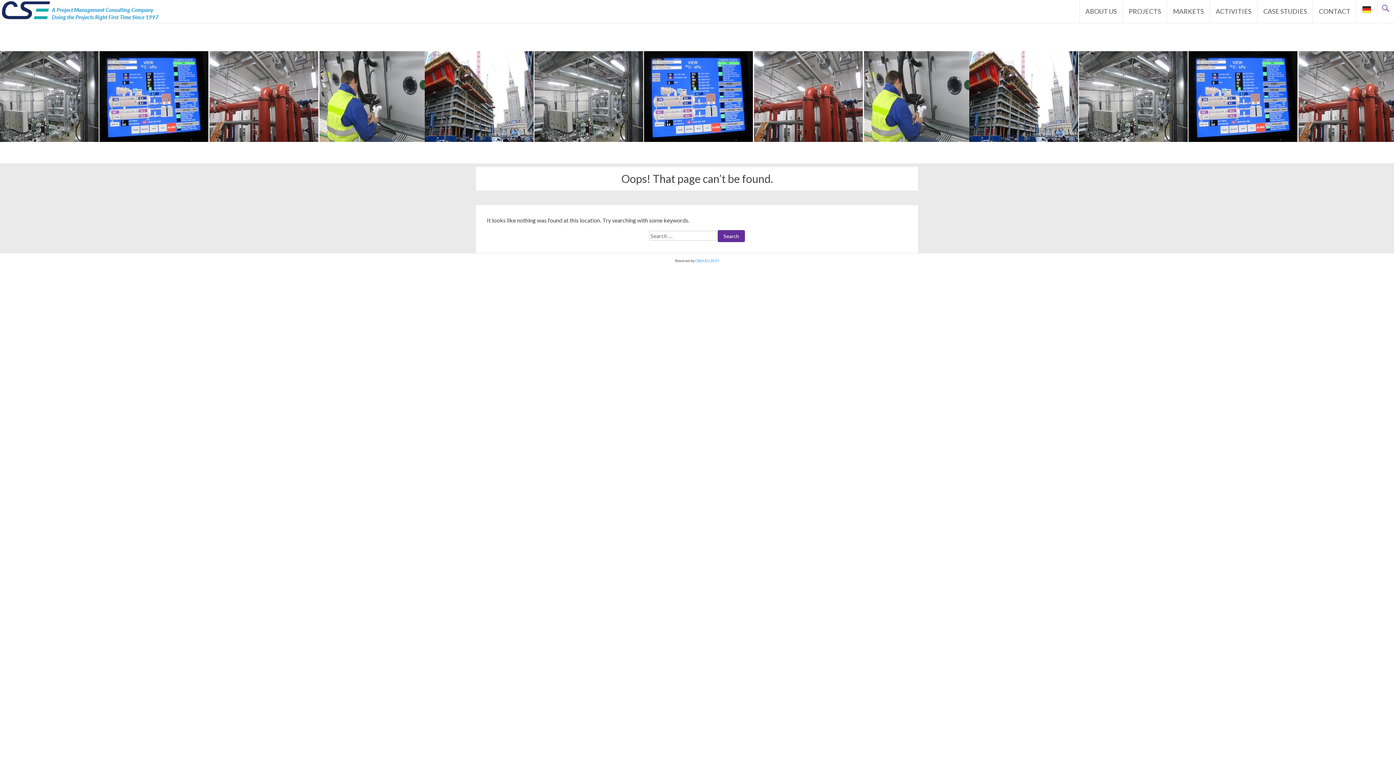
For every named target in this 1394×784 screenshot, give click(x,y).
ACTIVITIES (1233, 11)
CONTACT (1334, 11)
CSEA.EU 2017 (707, 260)
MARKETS (1188, 11)
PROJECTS (1145, 11)
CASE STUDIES (1285, 11)
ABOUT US (1101, 11)
